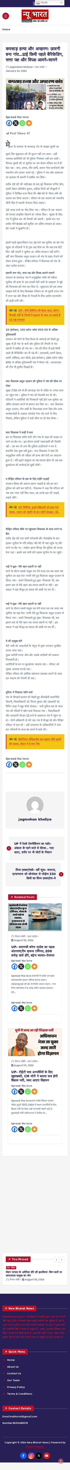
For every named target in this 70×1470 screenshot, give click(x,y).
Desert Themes (35, 1450)
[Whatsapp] (22, 123)
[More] (29, 123)
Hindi (43, 2)
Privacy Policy (16, 1391)
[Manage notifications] (61, 1461)
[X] (16, 123)
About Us (13, 1370)
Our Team (13, 1384)
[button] (56, 1259)
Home (6, 29)
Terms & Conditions (19, 1397)
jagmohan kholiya (21, 67)
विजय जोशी (20, 936)
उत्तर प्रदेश (40, 67)
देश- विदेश (41, 1267)
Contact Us (14, 1377)
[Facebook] (9, 123)
